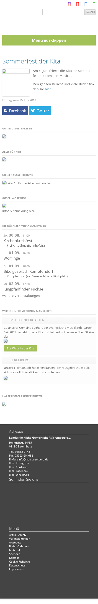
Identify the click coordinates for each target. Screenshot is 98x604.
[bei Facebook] (86, 5)
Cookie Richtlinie (19, 562)
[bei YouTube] (77, 5)
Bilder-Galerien (18, 546)
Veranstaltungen (19, 539)
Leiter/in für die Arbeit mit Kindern (29, 183)
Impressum (16, 569)
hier (48, 89)
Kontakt (14, 558)
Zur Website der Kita (20, 348)
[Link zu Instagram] (69, 5)
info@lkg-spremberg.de (33, 459)
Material (14, 550)
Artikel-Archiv (17, 535)
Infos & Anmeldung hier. (18, 211)
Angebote (15, 542)
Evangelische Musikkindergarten (71, 328)
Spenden (14, 554)
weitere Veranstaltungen (21, 295)
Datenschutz (17, 565)
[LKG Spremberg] (49, 24)
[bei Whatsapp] (94, 5)
